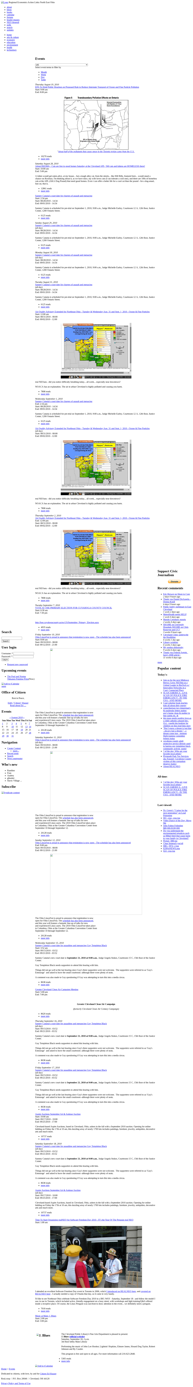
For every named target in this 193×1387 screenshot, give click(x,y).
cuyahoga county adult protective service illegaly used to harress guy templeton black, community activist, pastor (177, 745)
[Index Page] (4, 2)
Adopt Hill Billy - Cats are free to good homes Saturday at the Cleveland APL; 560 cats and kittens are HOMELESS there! (90, 166)
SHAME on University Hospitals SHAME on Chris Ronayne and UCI (175, 627)
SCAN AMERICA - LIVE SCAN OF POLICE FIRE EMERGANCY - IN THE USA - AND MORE (175, 697)
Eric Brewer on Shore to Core (176, 594)
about (9, 7)
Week (43, 74)
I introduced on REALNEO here (121, 1291)
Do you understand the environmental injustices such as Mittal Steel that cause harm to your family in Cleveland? (176, 834)
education (11, 42)
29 (3, 736)
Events (12, 1369)
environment (12, 45)
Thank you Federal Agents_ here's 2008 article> (175, 653)
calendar (10, 15)
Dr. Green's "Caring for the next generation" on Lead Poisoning (175, 813)
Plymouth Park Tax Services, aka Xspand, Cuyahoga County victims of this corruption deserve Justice (177, 760)
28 (30, 733)
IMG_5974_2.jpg (171, 846)
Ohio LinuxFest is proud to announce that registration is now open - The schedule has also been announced (83, 637)
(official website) (77, 1336)
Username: (7, 653)
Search (10, 756)
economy (11, 40)
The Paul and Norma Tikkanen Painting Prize (18, 677)
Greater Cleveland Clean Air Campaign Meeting (56, 989)
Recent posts (13, 753)
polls (9, 25)
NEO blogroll (13, 22)
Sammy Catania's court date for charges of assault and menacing (63, 196)
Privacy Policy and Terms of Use (16, 1383)
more (4, 686)
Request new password (17, 664)
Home (4, 1369)
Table (43, 80)
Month (44, 72)
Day (43, 77)
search (9, 27)
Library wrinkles (170, 642)
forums (10, 17)
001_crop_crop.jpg (171, 818)
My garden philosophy (173, 647)
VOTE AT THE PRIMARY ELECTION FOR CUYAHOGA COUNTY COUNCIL (73, 608)
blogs (9, 9)
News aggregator (14, 758)
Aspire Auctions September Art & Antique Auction (58, 1114)
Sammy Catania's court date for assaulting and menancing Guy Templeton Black (71, 945)
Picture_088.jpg (170, 841)
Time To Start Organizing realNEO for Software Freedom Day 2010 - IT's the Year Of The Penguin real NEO (84, 1220)
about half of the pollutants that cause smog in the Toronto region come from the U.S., (96, 151)
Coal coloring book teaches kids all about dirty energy (175, 704)
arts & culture (13, 37)
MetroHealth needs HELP (175, 614)
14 (30, 726)
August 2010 (17, 717)
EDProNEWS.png (171, 848)
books (9, 12)
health (9, 47)
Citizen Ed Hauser (48, 1373)
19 (22, 730)
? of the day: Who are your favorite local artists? (175, 752)
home (9, 35)
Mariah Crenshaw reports (174, 619)
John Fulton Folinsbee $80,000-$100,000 (173, 826)
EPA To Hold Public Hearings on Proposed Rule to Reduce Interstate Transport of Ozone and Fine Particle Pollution (87, 87)
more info (45, 159)
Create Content (14, 748)
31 (12, 736)
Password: (7, 656)
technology (12, 50)
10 (12, 726)
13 (26, 726)
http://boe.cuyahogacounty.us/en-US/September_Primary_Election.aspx (67, 622)
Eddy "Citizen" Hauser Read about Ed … (18, 704)
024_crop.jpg (169, 851)
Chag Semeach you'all (173, 843)
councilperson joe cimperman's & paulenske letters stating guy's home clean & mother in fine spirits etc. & (177, 712)
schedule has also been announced (78, 715)
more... (16, 751)
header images (13, 20)
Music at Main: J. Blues (45, 1316)
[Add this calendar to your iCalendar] (10, 684)
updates (10, 30)
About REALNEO (171, 766)
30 (7, 736)
